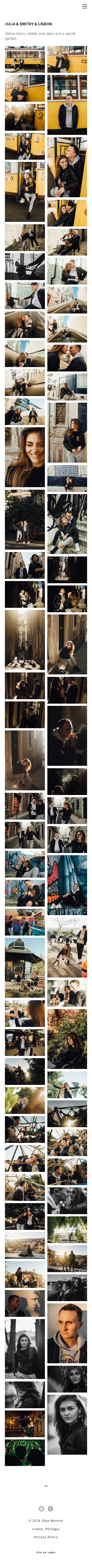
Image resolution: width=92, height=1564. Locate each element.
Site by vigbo (46, 1552)
